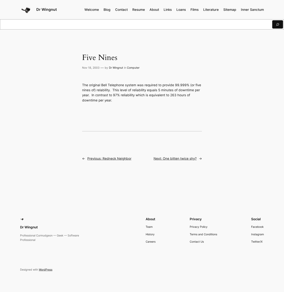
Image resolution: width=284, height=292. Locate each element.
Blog (107, 10)
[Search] (277, 24)
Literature (211, 10)
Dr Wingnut (46, 9)
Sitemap (229, 10)
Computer (133, 67)
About (154, 10)
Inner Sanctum (252, 10)
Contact (121, 10)
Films (194, 10)
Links (168, 10)
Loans (181, 10)
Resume (138, 10)
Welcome (91, 10)
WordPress (45, 269)
